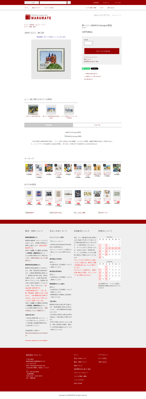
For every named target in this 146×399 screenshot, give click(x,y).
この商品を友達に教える (90, 73)
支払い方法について (80, 358)
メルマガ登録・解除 (91, 7)
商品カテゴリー (36, 7)
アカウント (106, 2)
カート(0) (118, 2)
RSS (75, 383)
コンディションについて (90, 57)
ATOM (80, 383)
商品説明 (49, 125)
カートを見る (102, 358)
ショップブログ (79, 380)
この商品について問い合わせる (92, 76)
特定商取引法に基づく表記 (91, 61)
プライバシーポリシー (81, 372)
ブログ (101, 7)
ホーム (26, 7)
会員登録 (96, 2)
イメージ (97, 125)
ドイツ (43, 25)
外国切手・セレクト (34, 25)
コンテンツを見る (49, 7)
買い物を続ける (88, 79)
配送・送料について (80, 362)
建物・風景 (32, 26)
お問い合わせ (110, 7)
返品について (87, 59)
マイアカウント (103, 355)
